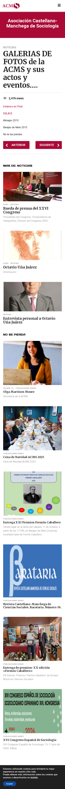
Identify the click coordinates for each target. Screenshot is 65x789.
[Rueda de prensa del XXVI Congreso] (32, 186)
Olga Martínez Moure (18, 392)
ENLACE (7, 113)
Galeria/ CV (8, 388)
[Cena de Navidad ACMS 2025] (32, 428)
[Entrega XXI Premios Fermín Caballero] (32, 493)
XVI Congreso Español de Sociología (29, 740)
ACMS (5, 205)
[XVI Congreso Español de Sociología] (32, 710)
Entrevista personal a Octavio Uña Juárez (29, 320)
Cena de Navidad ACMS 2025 (23, 457)
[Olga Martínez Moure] (32, 362)
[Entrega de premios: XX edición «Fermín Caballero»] (32, 638)
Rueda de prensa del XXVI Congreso (25, 210)
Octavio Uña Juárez (20, 267)
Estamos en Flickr (13, 106)
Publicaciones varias (26, 388)
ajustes (34, 777)
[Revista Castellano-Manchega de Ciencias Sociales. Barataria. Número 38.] (32, 570)
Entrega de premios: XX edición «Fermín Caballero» (26, 669)
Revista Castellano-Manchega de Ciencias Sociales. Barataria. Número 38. (32, 605)
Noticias (9, 47)
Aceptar (9, 784)
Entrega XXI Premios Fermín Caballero (32, 522)
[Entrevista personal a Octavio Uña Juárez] (32, 296)
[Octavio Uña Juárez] (32, 245)
